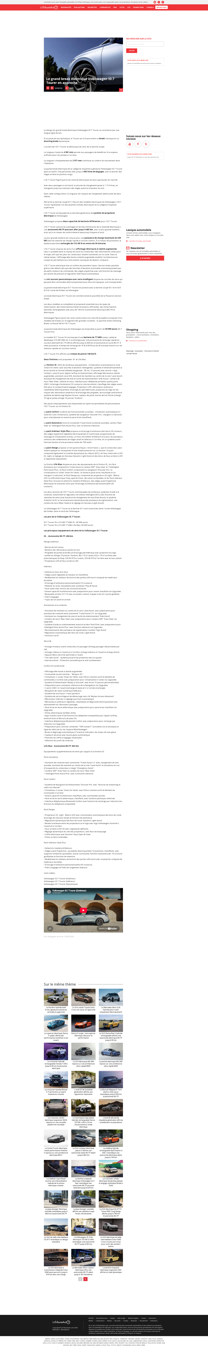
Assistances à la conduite (55, 605)
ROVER (159, 1343)
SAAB (163, 1343)
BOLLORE (100, 1339)
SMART (84, 1345)
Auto (90, 373)
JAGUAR (120, 1341)
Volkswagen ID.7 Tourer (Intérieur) (59, 881)
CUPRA (149, 1339)
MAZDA (74, 1343)
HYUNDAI (95, 1341)
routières (91, 320)
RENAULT (144, 1343)
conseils (98, 1333)
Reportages (162, 7)
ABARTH (47, 1339)
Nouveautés (66, 7)
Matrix (116, 475)
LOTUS (49, 1343)
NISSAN (106, 1343)
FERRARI (61, 1341)
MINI (94, 1343)
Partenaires (153, 1320)
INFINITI (105, 1341)
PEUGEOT (121, 1343)
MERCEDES (86, 1343)
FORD (73, 1341)
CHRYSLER (131, 1339)
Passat (109, 296)
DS (57, 1341)
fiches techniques (84, 2)
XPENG (138, 1345)
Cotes (121, 7)
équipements (81, 365)
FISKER (69, 1341)
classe (94, 265)
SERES (75, 1345)
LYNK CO (54, 1343)
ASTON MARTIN (74, 1339)
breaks (80, 204)
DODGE (53, 1341)
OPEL (116, 1343)
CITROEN (137, 1339)
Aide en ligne (121, 1318)
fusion (88, 138)
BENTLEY (86, 1339)
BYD (111, 1339)
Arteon (110, 320)
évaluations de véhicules (103, 1327)
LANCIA (145, 1341)
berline (95, 146)
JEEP (124, 1341)
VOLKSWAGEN (126, 1345)
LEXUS (45, 1343)
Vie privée (117, 1320)
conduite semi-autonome (66, 613)
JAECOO (114, 1341)
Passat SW (57, 323)
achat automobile (120, 1333)
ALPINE (67, 1339)
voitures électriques (80, 180)
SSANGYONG (91, 1345)
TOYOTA (113, 1345)
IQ (45, 456)
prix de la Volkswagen (58, 516)
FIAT (65, 1341)
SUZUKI (103, 1345)
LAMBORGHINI (137, 1341)
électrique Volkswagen (78, 130)
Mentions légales (133, 1318)
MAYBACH (68, 1343)
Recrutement (144, 1320)
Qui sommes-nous (101, 1318)
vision (78, 251)
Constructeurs (100, 1320)
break (64, 130)
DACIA (154, 1339)
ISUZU (110, 1341)
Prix (115, 7)
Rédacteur (134, 1320)
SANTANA (66, 1345)
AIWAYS (53, 1339)
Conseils (150, 7)
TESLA (108, 1345)
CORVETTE (144, 1339)
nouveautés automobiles (133, 1325)
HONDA (82, 1341)
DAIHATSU (47, 1341)
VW (81, 726)
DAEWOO (160, 1339)
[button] (48, 88)
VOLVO (134, 1345)
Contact (143, 1318)
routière (91, 630)
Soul (66, 572)
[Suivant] (85, 1279)
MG (91, 1343)
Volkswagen (106, 169)
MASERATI (61, 1343)
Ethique (109, 1320)
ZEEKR (143, 1345)
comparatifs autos (112, 2)
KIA (127, 1341)
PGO (126, 1343)
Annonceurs (152, 1318)
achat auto (118, 1329)
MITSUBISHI (99, 1343)
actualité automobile (67, 2)
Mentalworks (65, 1330)
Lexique (112, 1318)
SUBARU (98, 1345)
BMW (91, 1339)
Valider (131, 51)
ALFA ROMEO (60, 1339)
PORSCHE (138, 1343)
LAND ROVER (152, 1341)
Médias (91, 1320)
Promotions (138, 7)
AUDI (81, 1339)
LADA (130, 1341)
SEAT (71, 1345)
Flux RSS (91, 1318)
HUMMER (88, 1341)
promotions (126, 2)
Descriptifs (92, 7)
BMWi (95, 1339)
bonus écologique (124, 1331)
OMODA (111, 1343)
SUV (119, 287)
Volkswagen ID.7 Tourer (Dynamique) (61, 884)
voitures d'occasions (145, 1331)
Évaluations (79, 7)
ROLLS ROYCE (152, 1343)
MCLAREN (80, 1343)
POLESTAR (132, 1343)
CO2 (128, 7)
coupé (101, 146)
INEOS (100, 1341)
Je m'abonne (145, 258)
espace (114, 152)
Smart (47, 367)
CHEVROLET (123, 1339)
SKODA (79, 1345)
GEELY (78, 1341)
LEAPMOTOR (160, 1341)
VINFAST (119, 1345)
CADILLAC (116, 1339)
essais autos (98, 2)
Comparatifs (105, 7)
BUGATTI (106, 1339)
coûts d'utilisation (109, 1331)
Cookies (125, 1320)
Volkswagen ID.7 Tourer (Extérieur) (59, 878)
